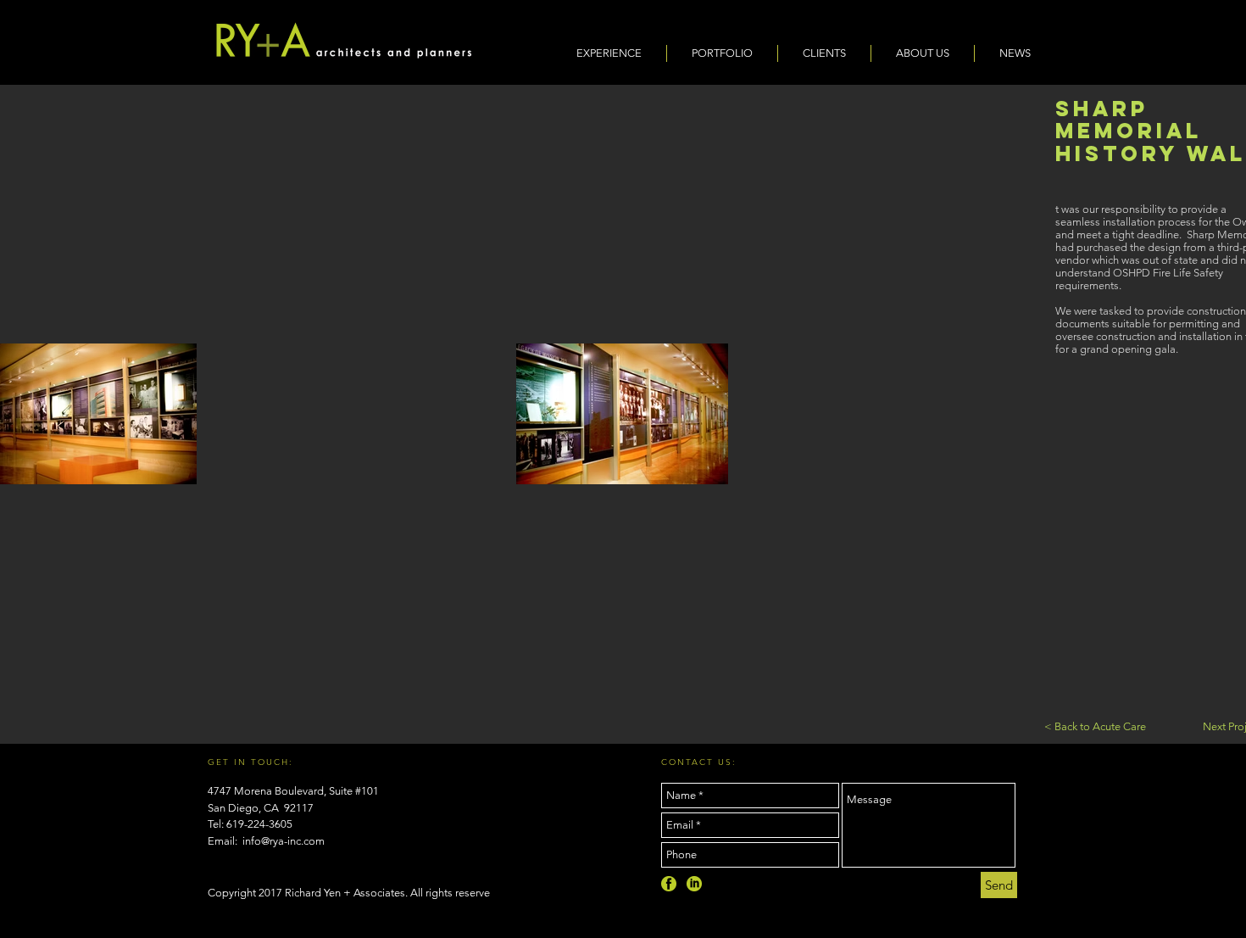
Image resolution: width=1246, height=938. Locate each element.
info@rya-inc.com (283, 841)
